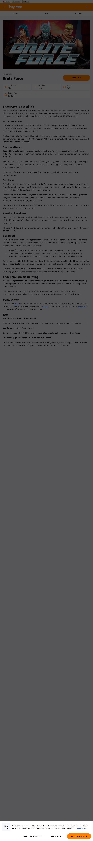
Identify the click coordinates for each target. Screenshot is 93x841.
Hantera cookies (32, 836)
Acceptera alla (79, 836)
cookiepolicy (81, 828)
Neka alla (56, 836)
